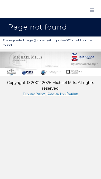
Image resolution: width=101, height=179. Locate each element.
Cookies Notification (62, 94)
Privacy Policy (34, 94)
